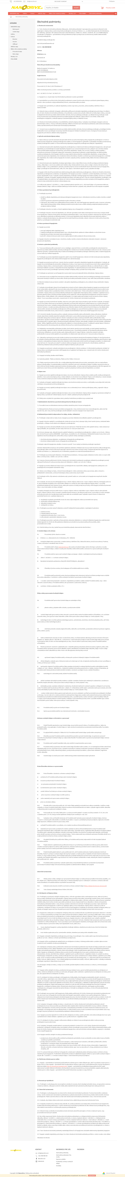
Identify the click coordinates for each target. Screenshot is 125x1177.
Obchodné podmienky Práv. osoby (64, 1156)
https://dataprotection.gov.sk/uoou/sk (95, 886)
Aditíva (13, 34)
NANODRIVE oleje (15, 27)
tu (86, 1175)
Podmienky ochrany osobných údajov (64, 1162)
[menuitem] (14, 13)
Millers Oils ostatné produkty (19, 49)
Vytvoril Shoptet (110, 1173)
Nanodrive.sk (41, 1159)
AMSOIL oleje (14, 47)
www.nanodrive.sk (64, 547)
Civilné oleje (16, 32)
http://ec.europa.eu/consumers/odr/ (57, 1066)
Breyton (15, 39)
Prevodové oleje (17, 52)
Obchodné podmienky (60, 1)
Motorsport (16, 29)
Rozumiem (92, 1175)
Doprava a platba (61, 1159)
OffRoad (15, 44)
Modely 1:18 (14, 57)
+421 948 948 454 (42, 1156)
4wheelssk (41, 1161)
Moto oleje (16, 54)
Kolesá (13, 37)
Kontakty (58, 1166)
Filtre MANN (14, 59)
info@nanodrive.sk (43, 1153)
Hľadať (76, 7)
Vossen (15, 42)
